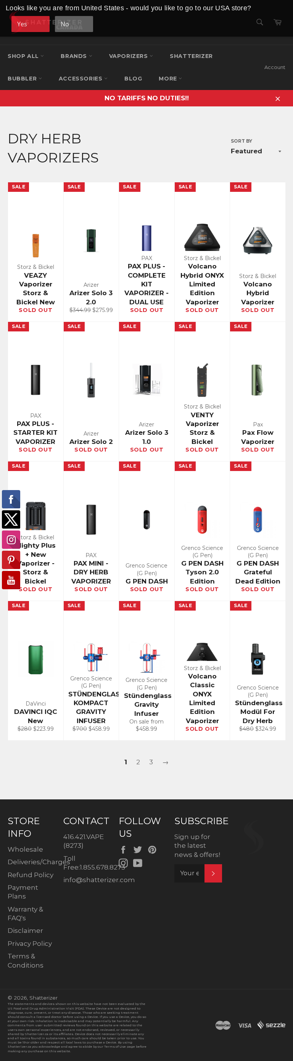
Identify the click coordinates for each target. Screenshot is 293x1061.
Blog (133, 78)
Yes (22, 24)
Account (274, 67)
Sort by (241, 141)
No (65, 24)
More (169, 78)
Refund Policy (30, 875)
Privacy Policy (30, 943)
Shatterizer (191, 56)
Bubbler (23, 78)
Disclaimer (25, 930)
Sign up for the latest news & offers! (197, 845)
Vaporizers (129, 56)
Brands (75, 56)
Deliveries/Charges (39, 862)
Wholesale (25, 849)
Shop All (24, 56)
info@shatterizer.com (99, 880)
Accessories (81, 78)
